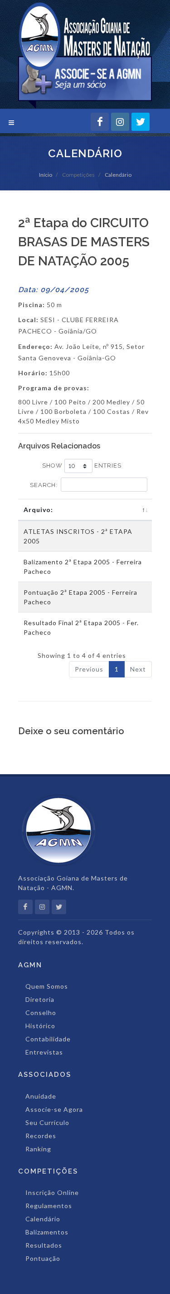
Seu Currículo (47, 1122)
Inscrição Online (52, 1192)
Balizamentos (46, 1232)
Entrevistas (44, 1052)
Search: (44, 485)
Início (45, 174)
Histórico (40, 1026)
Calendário (118, 174)
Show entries (81, 465)
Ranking (38, 1149)
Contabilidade (48, 1039)
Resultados (43, 1245)
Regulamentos (48, 1205)
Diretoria (39, 999)
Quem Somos (46, 986)
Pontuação (42, 1258)
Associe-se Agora (54, 1109)
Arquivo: (38, 509)
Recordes (40, 1136)
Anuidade (40, 1096)
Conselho (40, 1012)
